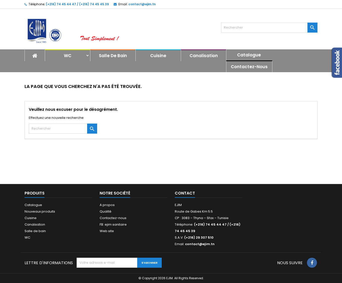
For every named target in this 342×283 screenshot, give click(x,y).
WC (67, 56)
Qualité (105, 211)
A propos (107, 205)
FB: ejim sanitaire (113, 224)
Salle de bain (113, 56)
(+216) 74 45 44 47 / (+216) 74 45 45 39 (77, 4)
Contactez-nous (249, 67)
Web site (107, 231)
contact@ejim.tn (142, 4)
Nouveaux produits (40, 211)
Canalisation (204, 56)
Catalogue (249, 55)
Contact (185, 193)
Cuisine (158, 56)
